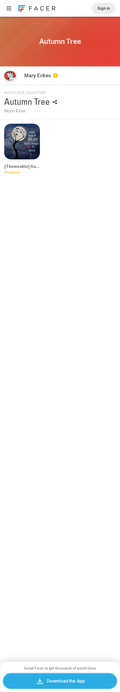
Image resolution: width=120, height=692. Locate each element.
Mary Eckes (38, 75)
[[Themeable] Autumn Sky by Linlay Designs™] (22, 141)
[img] (10, 76)
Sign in (103, 8)
